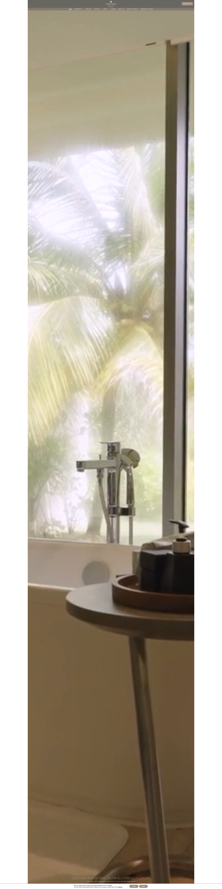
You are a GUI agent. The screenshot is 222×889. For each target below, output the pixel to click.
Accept (134, 886)
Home (70, 9)
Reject (143, 886)
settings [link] (120, 887)
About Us (121, 9)
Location (96, 9)
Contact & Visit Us (132, 9)
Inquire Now (187, 3)
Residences (77, 9)
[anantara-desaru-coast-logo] (111, 4)
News (105, 9)
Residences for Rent (147, 9)
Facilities (88, 9)
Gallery (113, 9)
